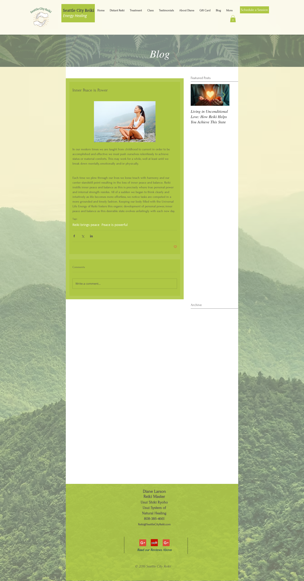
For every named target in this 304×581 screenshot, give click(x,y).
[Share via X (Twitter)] (82, 236)
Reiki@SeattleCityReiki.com (154, 524)
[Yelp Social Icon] (154, 542)
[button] (233, 18)
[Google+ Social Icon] (142, 542)
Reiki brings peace (85, 225)
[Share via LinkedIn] (91, 236)
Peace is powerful (115, 225)
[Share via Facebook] (74, 236)
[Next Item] (223, 95)
